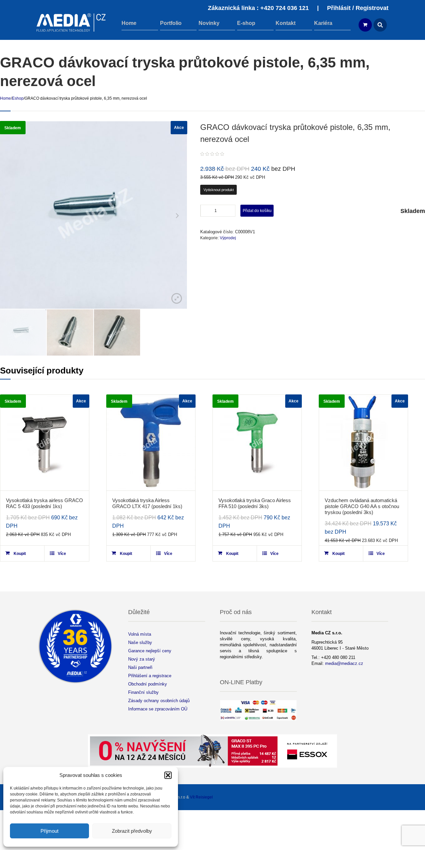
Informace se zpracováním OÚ (157, 708)
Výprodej (228, 238)
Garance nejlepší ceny (149, 650)
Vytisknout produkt (219, 190)
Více (62, 553)
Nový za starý (141, 659)
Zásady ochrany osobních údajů (159, 700)
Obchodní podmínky (147, 684)
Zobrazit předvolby (132, 831)
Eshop (18, 98)
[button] (168, 775)
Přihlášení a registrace (149, 675)
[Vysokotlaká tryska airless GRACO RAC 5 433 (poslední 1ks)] (44, 442)
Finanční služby (143, 692)
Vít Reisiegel (201, 797)
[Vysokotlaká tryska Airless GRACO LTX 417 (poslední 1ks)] (151, 442)
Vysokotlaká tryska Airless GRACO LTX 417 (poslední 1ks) (147, 503)
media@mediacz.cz (344, 663)
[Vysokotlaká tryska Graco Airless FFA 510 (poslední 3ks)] (257, 442)
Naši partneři (140, 667)
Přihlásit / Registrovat (357, 8)
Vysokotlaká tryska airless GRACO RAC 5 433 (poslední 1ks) (44, 503)
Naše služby (140, 642)
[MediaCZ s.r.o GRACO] (71, 22)
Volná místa (139, 634)
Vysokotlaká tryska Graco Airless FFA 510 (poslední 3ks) (254, 503)
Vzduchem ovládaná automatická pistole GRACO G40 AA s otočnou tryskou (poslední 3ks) (362, 506)
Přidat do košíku (257, 210)
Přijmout (49, 831)
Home (5, 98)
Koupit (20, 553)
